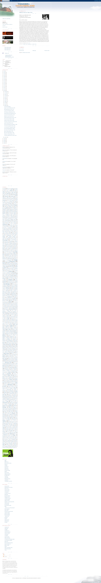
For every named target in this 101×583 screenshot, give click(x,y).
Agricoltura (16, 189)
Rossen (8, 385)
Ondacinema (6, 467)
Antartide (4, 197)
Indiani (15, 297)
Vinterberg (8, 435)
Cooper (8, 238)
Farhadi (8, 263)
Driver (3, 254)
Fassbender (16, 263)
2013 (4, 86)
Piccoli (8, 364)
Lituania (17, 319)
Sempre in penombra (7, 473)
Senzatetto (11, 393)
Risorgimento (4, 381)
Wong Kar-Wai (10, 442)
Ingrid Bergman (9, 298)
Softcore (4, 401)
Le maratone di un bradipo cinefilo (9, 539)
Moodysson (5, 341)
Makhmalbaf (7, 326)
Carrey (9, 226)
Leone (13, 317)
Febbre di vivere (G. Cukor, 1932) (25, 12)
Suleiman (7, 414)
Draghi (11, 253)
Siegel (13, 397)
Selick (4, 393)
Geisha (3, 277)
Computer (4, 237)
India (7, 297)
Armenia (5, 199)
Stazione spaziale (5, 409)
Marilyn (3, 329)
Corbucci (15, 238)
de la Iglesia (7, 246)
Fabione (4, 155)
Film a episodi (5, 266)
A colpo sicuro (7, 527)
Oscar (3, 354)
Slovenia (16, 399)
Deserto (7, 249)
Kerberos (7, 308)
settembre (5, 95)
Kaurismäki (14, 306)
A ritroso (9, 188)
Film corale (12, 266)
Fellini (10, 264)
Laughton (4, 315)
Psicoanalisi (4, 374)
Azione (4, 204)
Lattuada (15, 314)
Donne (15, 252)
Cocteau (8, 234)
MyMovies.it (6, 461)
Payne (16, 360)
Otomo (15, 355)
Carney (17, 225)
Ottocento (4, 356)
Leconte (3, 316)
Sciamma (15, 389)
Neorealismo (4, 347)
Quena (3, 147)
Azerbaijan (15, 203)
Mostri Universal (9, 342)
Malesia (16, 326)
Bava (3, 208)
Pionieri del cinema (6, 365)
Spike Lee (14, 406)
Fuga (15, 273)
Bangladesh (4, 207)
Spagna (10, 405)
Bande (6, 206)
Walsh (10, 437)
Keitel (17, 307)
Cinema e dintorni (7, 533)
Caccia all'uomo (13, 221)
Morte (15, 341)
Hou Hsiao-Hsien (14, 294)
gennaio (5, 137)
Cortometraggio (5, 240)
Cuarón (14, 242)
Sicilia (10, 397)
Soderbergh (9, 400)
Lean (12, 315)
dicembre (5, 91)
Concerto (14, 237)
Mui (15, 342)
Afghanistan (8, 189)
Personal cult (8, 363)
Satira (15, 387)
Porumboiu (8, 370)
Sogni (7, 401)
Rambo (11, 376)
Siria (10, 398)
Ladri (6, 313)
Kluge (12, 310)
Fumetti (6, 274)
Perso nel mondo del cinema (9, 542)
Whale (3, 440)
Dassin (7, 245)
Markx (6, 506)
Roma (17, 383)
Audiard (15, 201)
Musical (5, 344)
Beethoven (15, 208)
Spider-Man (4, 406)
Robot (17, 382)
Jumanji (4, 306)
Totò (15, 422)
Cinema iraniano (7, 490)
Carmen (11, 225)
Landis (17, 313)
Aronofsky (10, 199)
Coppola (12, 238)
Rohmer (13, 383)
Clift (6, 233)
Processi (14, 372)
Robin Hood (13, 382)
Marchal (12, 328)
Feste (9, 265)
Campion (12, 223)
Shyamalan (6, 397)
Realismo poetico (5, 378)
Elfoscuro (4, 149)
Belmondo (16, 209)
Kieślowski (4, 309)
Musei (17, 343)
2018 (4, 79)
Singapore (16, 397)
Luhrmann (13, 322)
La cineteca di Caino (8, 493)
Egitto (9, 256)
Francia (10, 271)
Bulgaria (3, 220)
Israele (6, 301)
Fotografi (16, 270)
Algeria (7, 191)
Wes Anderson (9, 439)
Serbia (15, 393)
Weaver (16, 437)
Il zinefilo (6, 522)
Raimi (7, 376)
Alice (10, 191)
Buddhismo (8, 219)
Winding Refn (8, 441)
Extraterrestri (9, 260)
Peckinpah (6, 361)
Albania (7, 190)
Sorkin (12, 403)
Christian (4, 164)
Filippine (16, 265)
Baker (6, 205)
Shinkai (14, 396)
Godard (16, 281)
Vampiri (7, 429)
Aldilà (15, 190)
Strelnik (4, 171)
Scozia (8, 391)
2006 (4, 142)
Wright (7, 443)
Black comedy (14, 213)
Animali (16, 195)
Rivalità (6, 382)
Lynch (15, 323)
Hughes (10, 295)
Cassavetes (5, 227)
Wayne (13, 437)
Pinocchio (12, 364)
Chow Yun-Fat (5, 231)
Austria (8, 202)
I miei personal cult (8, 56)
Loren (7, 321)
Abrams (17, 188)
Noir (4, 349)
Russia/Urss (4, 386)
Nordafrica (14, 349)
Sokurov (12, 401)
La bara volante (7, 486)
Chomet (12, 230)
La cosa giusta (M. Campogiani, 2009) (9, 127)
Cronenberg (16, 241)
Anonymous (4, 161)
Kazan (10, 307)
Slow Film (6, 517)
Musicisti (9, 344)
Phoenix (5, 363)
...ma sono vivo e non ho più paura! (10, 507)
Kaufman (10, 306)
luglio (5, 98)
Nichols (7, 348)
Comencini (15, 235)
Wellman (15, 438)
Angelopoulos (12, 195)
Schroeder (4, 389)
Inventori (11, 299)
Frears (4, 273)
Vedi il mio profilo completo (7, 24)
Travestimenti (6, 424)
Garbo (4, 276)
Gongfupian (12, 282)
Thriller (4, 421)
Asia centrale (12, 200)
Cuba (16, 242)
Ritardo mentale (14, 381)
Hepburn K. (30, 44)
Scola (8, 390)
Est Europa (10, 258)
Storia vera (10, 411)
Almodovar (4, 192)
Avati (6, 203)
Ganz (17, 275)
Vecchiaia (11, 430)
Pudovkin (13, 374)
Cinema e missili (7, 489)
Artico (8, 200)
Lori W (4, 152)
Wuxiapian (11, 443)
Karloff (7, 306)
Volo (3, 436)
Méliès (12, 334)
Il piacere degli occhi (8, 543)
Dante (10, 244)
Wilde (6, 440)
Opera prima (6, 353)
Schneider (15, 388)
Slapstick (8, 399)
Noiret (8, 349)
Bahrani (3, 205)
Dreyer (15, 253)
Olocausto (6, 352)
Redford (10, 378)
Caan (13, 220)
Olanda (15, 351)
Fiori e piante (6, 269)
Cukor (24, 44)
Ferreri (6, 265)
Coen (10, 234)
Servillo (15, 394)
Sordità (5, 403)
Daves (9, 245)
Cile (15, 231)
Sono (15, 401)
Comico (4, 236)
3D (5, 188)
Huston (16, 295)
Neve (8, 347)
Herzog (10, 292)
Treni (15, 424)
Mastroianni (14, 330)
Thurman (10, 421)
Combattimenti (9, 235)
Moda (15, 339)
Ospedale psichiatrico (6, 355)
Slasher (12, 399)
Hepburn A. (9, 291)
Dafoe (15, 243)
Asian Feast (6, 476)
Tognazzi (4, 422)
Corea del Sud (5, 239)
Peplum (11, 361)
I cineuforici (6, 535)
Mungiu (7, 343)
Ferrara (3, 265)
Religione (11, 379)
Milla (8, 337)
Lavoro (7, 315)
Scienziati (4, 390)
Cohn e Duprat (15, 234)
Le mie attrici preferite (7, 106)
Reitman (5, 379)
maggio (5, 101)
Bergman (11, 210)
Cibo (13, 231)
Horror (9, 294)
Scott (4, 391)
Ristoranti (8, 381)
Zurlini (11, 447)
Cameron (4, 223)
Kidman (15, 308)
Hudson (7, 295)
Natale (17, 345)
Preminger (13, 371)
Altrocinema (6, 528)
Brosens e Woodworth (8, 218)
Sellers (7, 393)
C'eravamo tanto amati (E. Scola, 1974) (9, 125)
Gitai (13, 281)
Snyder (6, 400)
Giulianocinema (7, 502)
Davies (12, 245)
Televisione (8, 418)
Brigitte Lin (11, 217)
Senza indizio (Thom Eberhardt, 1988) (9, 129)
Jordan (17, 305)
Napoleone (6, 345)
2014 (4, 84)
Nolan (11, 349)
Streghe (6, 412)
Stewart (10, 410)
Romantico (10, 384)
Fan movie (6, 261)
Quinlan (6, 471)
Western (14, 439)
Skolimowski (4, 399)
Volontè (7, 436)
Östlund (12, 355)
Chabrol (4, 229)
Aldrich (4, 191)
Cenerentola (10, 228)
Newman (12, 347)
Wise (16, 441)
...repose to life (7, 516)
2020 (4, 76)
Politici (11, 367)
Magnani (15, 325)
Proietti (3, 373)
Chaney (11, 229)
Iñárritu (15, 296)
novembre (5, 92)
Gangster (12, 275)
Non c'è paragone (7, 508)
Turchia (4, 426)
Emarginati (4, 257)
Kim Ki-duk (11, 309)
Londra (16, 320)
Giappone (10, 279)
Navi (8, 346)
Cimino (3, 232)
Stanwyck (4, 408)
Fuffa (11, 273)
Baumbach (15, 207)
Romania (5, 384)
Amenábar (16, 193)
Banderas (10, 206)
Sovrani (10, 404)
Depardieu (14, 248)
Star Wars (11, 408)
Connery (4, 238)
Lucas (10, 322)
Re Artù (15, 377)
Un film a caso (6, 53)
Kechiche (13, 307)
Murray (13, 343)
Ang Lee (8, 195)
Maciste (7, 324)
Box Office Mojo (7, 475)
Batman (11, 207)
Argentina (12, 198)
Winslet (13, 441)
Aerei (4, 189)
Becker (12, 208)
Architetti (9, 198)
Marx (8, 330)
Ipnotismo (4, 300)
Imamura (5, 296)
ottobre (5, 94)
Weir (9, 438)
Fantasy (4, 263)
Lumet (16, 322)
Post (4, 554)
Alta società (14, 192)
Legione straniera (13, 316)
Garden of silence (7, 500)
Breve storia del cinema (8, 463)
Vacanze (4, 429)
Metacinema (5, 336)
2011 (4, 88)
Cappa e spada (12, 224)
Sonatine (6, 518)
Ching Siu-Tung (7, 230)
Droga (7, 254)
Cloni (9, 233)
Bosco (12, 215)
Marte (17, 329)
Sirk (12, 398)
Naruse (13, 345)
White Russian (7, 520)
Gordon (17, 282)
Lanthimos (8, 314)
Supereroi (11, 414)
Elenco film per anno (8, 49)
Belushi (5, 210)
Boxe (3, 216)
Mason (11, 330)
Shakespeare (4, 396)
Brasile (4, 217)
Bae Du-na (14, 204)
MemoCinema (7, 469)
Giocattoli (5, 280)
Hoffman (8, 293)
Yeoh (8, 445)
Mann (8, 328)
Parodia (16, 359)
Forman (13, 270)
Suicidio (4, 414)
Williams (12, 440)
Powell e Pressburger (5, 371)
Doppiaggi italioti (7, 496)
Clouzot (17, 233)
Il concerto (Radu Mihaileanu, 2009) (9, 128)
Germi (9, 278)
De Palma (4, 247)
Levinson (16, 317)
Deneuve (10, 248)
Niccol (15, 347)
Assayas (16, 200)
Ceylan (14, 228)
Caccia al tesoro (6, 221)
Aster (7, 201)
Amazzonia (12, 193)
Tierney (13, 421)
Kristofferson (14, 311)
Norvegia (4, 350)
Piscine (15, 365)
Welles (12, 438)
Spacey (15, 404)
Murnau (10, 343)
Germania (4, 278)
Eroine (15, 257)
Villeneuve (4, 435)
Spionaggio (4, 407)
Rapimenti (14, 376)
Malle (7, 327)
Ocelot (12, 351)
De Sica (7, 247)
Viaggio (10, 433)
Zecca (3, 446)
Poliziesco (16, 367)
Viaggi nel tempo (13, 432)
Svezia (15, 415)
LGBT (8, 318)
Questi (15, 375)
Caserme (16, 226)
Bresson (8, 217)
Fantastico (9, 262)
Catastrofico (10, 227)
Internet (7, 299)
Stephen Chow (14, 409)
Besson (8, 211)
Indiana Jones (11, 297)
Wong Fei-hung (5, 442)
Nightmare (14, 348)
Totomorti (4, 423)
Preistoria (9, 371)
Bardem (7, 207)
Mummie (4, 343)
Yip (11, 445)
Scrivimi (4, 25)
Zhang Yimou (12, 446)
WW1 (15, 443)
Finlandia (16, 268)
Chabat (17, 228)
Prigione (9, 372)
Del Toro (11, 247)
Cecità (15, 227)
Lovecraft (15, 321)
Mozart (13, 342)
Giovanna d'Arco (10, 281)
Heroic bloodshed (5, 292)
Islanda (15, 300)
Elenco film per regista (8, 47)
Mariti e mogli (8, 329)
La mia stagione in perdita (8, 540)
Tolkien (8, 422)
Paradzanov (16, 358)
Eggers (7, 256)
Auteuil (11, 202)
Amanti (7, 193)
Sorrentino (16, 403)
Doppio (4, 253)
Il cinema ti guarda (7, 470)
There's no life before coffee (8, 547)
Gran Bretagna (6, 284)
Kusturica (15, 312)
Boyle (6, 216)
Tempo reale (14, 418)
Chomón (15, 230)
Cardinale (7, 225)
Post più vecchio (47, 50)
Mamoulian (11, 327)
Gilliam (17, 279)
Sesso (7, 395)
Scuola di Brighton (12, 392)
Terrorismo (8, 419)
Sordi (17, 402)
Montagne (10, 340)
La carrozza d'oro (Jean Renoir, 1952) (9, 114)
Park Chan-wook (9, 359)
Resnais (13, 380)
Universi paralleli (11, 427)
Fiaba (12, 265)
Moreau (8, 341)
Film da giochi (10, 267)
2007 (4, 141)
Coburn (4, 234)
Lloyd (7, 320)
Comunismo (9, 237)
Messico (14, 335)
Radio (3, 376)
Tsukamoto (14, 425)
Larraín (12, 314)
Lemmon (8, 317)
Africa (12, 189)
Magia (11, 325)
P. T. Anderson (16, 356)
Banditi (15, 206)
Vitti (16, 435)
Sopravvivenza (12, 402)
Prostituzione (9, 373)
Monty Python (16, 340)
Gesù (12, 278)
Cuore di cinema (7, 536)
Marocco (14, 329)
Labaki (3, 313)
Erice (12, 257)
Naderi (3, 345)
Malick (3, 327)
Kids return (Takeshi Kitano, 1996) (9, 132)
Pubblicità (9, 374)
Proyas (15, 373)
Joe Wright (4, 305)
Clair (4, 233)
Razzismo (10, 377)
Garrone (11, 276)
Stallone (14, 407)
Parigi (4, 359)
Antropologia (4, 198)
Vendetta (4, 431)
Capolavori (5, 224)
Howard (3, 295)
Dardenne (4, 245)
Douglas (7, 253)
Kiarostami (10, 308)
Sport (10, 407)
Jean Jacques (4, 167)
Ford (10, 270)
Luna (7, 323)
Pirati (12, 365)
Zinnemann (4, 447)
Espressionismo (5, 258)
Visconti (12, 435)
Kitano (8, 310)
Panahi (13, 358)
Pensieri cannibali (7, 513)
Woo (15, 442)
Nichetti (3, 348)
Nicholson (10, 348)
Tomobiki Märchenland (12, 4)
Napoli (10, 345)
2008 (4, 140)
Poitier (15, 366)
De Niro (11, 246)
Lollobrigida (12, 320)
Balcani (12, 205)
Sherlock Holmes (10, 396)
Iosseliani (15, 299)
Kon (15, 310)
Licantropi (4, 319)
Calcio (15, 222)
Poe (9, 366)
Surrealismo (5, 415)
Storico (16, 411)
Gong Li (8, 282)
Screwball (11, 391)
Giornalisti (4, 281)
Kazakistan (6, 307)
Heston (13, 292)
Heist (7, 290)
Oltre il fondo (6, 510)
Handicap (7, 287)
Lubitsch (6, 322)
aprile (5, 102)
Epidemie (8, 257)
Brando (17, 216)
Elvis (15, 256)
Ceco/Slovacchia (5, 228)
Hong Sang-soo (4, 294)
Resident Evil (9, 380)
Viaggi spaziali (5, 433)
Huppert (13, 295)
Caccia (17, 220)
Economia (15, 255)
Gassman (15, 276)
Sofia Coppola (14, 400)
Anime (12, 196)
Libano (13, 318)
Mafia (5, 325)
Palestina (10, 358)
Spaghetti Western (5, 405)
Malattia (11, 326)
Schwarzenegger (9, 389)
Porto (15, 369)
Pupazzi (17, 374)
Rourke (15, 385)
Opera (17, 352)
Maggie (8, 325)
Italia (10, 302)
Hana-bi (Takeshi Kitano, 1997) (8, 131)
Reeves (13, 378)
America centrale (6, 194)
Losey (12, 321)
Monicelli (7, 340)
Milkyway (4, 337)
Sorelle (9, 403)
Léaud (15, 315)
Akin (4, 190)
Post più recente (21, 50)
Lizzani (4, 320)
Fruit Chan (8, 273)
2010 (4, 90)
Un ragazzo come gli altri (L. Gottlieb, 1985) (10, 121)
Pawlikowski (12, 360)
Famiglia (16, 260)
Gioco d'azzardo (10, 280)
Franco (16, 271)
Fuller (3, 274)
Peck (3, 361)
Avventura (9, 203)
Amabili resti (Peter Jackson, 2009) (9, 120)
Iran (8, 300)
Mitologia (8, 338)
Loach (9, 320)
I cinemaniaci (6, 492)
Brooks (3, 218)
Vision (6, 549)
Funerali (10, 274)
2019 (4, 77)
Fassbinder (5, 264)
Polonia (15, 368)
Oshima (10, 354)
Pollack (11, 368)
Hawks (8, 289)
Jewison (8, 304)
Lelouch (4, 317)
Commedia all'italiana (12, 236)
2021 (4, 75)
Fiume (13, 269)
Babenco (8, 204)
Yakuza (15, 444)
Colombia (4, 235)
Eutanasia (15, 258)
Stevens (7, 410)
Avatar (3, 203)
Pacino (15, 357)
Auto (15, 202)
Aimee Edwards (5, 158)
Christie (10, 231)
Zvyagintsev (14, 447)
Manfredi (15, 327)
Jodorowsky (16, 304)
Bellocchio (12, 209)
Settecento (14, 395)
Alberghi (11, 190)
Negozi (15, 346)
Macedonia (4, 324)
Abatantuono (12, 188)
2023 (4, 72)
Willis (4, 441)
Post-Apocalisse (13, 370)
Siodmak (8, 398)
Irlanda (12, 300)
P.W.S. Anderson (5, 357)
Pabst (9, 357)
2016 (4, 82)
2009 (4, 138)
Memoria (4, 335)
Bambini (16, 205)
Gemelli (7, 277)
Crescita (10, 241)
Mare (15, 328)
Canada (15, 223)
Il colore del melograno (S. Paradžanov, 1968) (10, 124)
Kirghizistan (4, 310)
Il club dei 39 (6, 466)
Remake (16, 379)
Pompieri (4, 369)
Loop (4, 321)
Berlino (15, 210)
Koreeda (9, 311)
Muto (14, 344)
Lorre (9, 321)
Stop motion (4, 411)
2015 (4, 83)
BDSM (6, 208)
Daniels (3, 244)
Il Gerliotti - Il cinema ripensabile (9, 501)
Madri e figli (15, 324)
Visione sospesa (7, 519)
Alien (13, 191)
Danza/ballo (14, 244)
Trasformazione (15, 423)
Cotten (3, 241)
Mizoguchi (4, 339)
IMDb (5, 460)
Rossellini (5, 385)
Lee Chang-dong (8, 316)
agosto (5, 97)
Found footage (6, 271)
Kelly (4, 308)
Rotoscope (12, 385)
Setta (10, 395)
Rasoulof (4, 377)
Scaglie (6, 546)
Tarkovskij (4, 416)
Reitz (7, 379)
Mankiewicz (4, 328)
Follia (27, 44)
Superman (16, 414)
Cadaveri (4, 222)
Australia (4, 202)
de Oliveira (15, 246)
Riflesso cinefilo (7, 545)
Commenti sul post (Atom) (26, 52)
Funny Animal (15, 274)
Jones (11, 305)
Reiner (17, 378)
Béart (9, 208)
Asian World (6, 477)
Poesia (12, 366)
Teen (12, 417)
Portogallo (4, 370)
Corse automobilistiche (13, 239)
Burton (10, 220)
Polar (7, 367)
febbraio (5, 105)
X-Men (11, 444)
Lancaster (13, 313)
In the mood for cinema (8, 505)
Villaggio (13, 434)
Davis (15, 245)
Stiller (13, 410)
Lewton (5, 318)
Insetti (3, 299)
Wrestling (4, 443)
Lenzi (10, 317)
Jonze (14, 305)
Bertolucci (4, 211)
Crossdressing (6, 242)
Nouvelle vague (12, 350)
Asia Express (6, 479)
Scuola (5, 392)
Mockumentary (10, 339)
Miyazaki (14, 338)
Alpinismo (9, 192)
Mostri (4, 342)
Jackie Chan (5, 302)
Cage (8, 222)
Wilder (9, 440)
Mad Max (10, 324)
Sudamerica (13, 413)
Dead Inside (6, 494)
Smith (3, 400)
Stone (16, 410)
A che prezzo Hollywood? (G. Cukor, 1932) (10, 135)
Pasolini (5, 360)
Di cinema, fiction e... (8, 495)
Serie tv (10, 394)
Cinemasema (6, 534)
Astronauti (10, 201)
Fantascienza (12, 261)
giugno (5, 99)
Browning (13, 218)
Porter (12, 369)
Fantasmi (4, 262)
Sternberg (4, 410)
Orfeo (16, 353)
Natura (5, 346)
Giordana (15, 280)
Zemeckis (6, 446)
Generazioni (11, 277)
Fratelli (13, 272)
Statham (15, 408)
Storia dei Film (7, 472)
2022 (4, 73)
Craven (7, 241)
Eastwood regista (8, 255)
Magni (3, 326)
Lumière (4, 323)
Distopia (16, 250)
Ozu (11, 356)
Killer (7, 309)
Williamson (16, 440)
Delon (15, 247)
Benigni (8, 210)
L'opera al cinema (7, 512)
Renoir (5, 380)
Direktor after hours (7, 537)
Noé (17, 348)
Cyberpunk (10, 243)
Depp (3, 249)
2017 (4, 80)
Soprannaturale (5, 402)
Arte (14, 199)
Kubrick (4, 312)
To (15, 421)
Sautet (8, 388)
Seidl (17, 392)
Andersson (4, 195)
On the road (12, 352)
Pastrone (9, 360)
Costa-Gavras (11, 240)
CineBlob (6, 529)
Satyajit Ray (4, 388)
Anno (16, 196)
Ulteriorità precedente (8, 548)
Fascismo (11, 263)
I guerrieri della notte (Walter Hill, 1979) (10, 113)
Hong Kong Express (7, 478)
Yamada (3, 445)
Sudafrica (8, 413)
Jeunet (5, 304)
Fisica (9, 269)
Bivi (9, 213)
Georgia (15, 277)
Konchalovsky (4, 311)
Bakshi (9, 205)
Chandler (8, 229)
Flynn (16, 269)
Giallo (5, 279)
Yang (6, 445)
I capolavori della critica (8, 55)
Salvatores (13, 386)
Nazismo (11, 346)
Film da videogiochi (7, 268)
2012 (4, 87)
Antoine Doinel (9, 197)
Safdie (9, 386)
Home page (34, 50)
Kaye (3, 307)
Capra (17, 224)
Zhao (16, 446)
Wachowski (4, 437)
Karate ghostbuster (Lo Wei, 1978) (9, 109)
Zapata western (15, 445)
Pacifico (12, 357)
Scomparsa (11, 390)
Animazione (7, 196)
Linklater (12, 319)
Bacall (11, 204)
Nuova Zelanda (7, 351)
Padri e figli (34, 44)
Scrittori (16, 391)
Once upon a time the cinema (9, 511)
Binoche (15, 212)
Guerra (8, 285)
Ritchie (3, 382)
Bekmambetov (4, 209)
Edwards (4, 256)
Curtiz (7, 243)
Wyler (7, 444)
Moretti (12, 341)
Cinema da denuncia (7, 531)
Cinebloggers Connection (8, 481)
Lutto (11, 323)
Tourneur (8, 423)
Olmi (3, 352)
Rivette (10, 382)
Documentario (15, 251)
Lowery (3, 322)
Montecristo (6, 541)
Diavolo (13, 249)
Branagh (13, 216)
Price (6, 372)
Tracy (11, 423)
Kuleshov (7, 312)
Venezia (8, 431)
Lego (17, 316)
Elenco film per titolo (8, 48)
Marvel (4, 330)
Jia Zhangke (11, 304)
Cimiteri (7, 232)
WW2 (4, 444)
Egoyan (13, 256)
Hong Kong (13, 293)
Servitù (4, 395)
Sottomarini (5, 404)
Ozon (8, 356)
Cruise (10, 242)
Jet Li (17, 303)
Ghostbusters (16, 278)
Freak (17, 272)
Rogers (9, 383)
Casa (12, 226)
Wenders (4, 439)
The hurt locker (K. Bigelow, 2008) (9, 118)
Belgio (8, 209)
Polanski (4, 367)
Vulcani (15, 436)
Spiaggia (15, 405)
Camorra (8, 223)
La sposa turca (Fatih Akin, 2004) (9, 110)
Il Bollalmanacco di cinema (8, 487)
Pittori (3, 366)
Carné (13, 225)
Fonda (7, 270)
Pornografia (8, 369)
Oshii (7, 354)
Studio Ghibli (11, 412)
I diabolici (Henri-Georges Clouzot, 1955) (10, 117)
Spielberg (9, 406)
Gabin (8, 275)
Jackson (10, 302)
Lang (4, 314)
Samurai (7, 387)
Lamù (9, 313)
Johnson (8, 305)
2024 (4, 71)
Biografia (4, 213)
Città (17, 232)
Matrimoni (11, 331)
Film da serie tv (15, 267)
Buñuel (6, 220)
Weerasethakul (5, 438)
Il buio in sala (7, 488)
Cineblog (6, 465)
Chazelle (14, 229)
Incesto (4, 297)
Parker (13, 359)
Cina (10, 232)
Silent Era (6, 464)
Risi (15, 380)
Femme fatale (14, 264)
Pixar (7, 366)
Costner (15, 240)
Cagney (11, 222)
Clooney (13, 233)
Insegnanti (14, 298)
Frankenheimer (4, 272)
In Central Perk (7, 504)
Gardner (8, 276)
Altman (4, 193)
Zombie (7, 447)
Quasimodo (5, 375)
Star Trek (7, 408)
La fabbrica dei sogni (8, 498)
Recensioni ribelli (7, 514)
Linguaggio (8, 319)
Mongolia (4, 340)
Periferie (15, 361)
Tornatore (12, 422)
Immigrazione (10, 296)
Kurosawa (11, 312)
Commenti (5, 556)
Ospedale (14, 354)
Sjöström (15, 398)
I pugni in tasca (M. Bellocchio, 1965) (9, 107)
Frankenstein (8, 272)
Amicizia (14, 194)
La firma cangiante (7, 499)
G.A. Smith (5, 275)
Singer (4, 398)
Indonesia (4, 298)
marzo (5, 103)
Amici (10, 194)
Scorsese (16, 390)
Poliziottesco (6, 368)
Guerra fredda (6, 286)
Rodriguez (5, 383)
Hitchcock (4, 293)
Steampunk (9, 409)
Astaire (4, 201)
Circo (13, 232)
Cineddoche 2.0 (7, 530)
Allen (15, 191)
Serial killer (5, 394)
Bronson (15, 217)
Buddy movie (13, 219)
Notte (7, 350)
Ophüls (13, 353)
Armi (7, 199)
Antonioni (14, 197)
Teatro (9, 417)
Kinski (16, 309)
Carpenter (5, 226)
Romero (17, 384)
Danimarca (6, 244)
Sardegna (11, 387)
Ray (6, 377)
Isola (3, 301)
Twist (7, 426)
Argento (17, 198)
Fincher (13, 268)
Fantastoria (14, 262)
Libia (16, 318)
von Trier (11, 436)
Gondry (5, 282)
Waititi (7, 437)
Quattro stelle (10, 375)
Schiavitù (11, 388)
